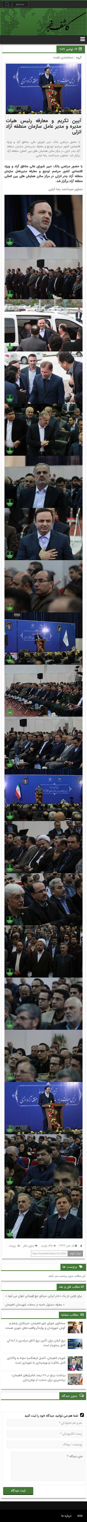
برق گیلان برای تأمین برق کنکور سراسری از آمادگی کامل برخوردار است (36, 1343)
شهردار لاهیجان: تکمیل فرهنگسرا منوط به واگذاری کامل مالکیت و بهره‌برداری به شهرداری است (36, 1360)
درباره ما (66, 1515)
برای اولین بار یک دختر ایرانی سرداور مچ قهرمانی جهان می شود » (44, 1296)
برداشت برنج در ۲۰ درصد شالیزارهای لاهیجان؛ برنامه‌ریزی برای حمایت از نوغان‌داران (38, 1377)
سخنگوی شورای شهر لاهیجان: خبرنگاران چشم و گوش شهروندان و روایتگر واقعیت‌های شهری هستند (35, 1325)
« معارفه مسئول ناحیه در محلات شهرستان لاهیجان (34, 1304)
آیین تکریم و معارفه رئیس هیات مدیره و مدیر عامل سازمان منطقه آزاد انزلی (43, 126)
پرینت (13, 1245)
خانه (80, 1515)
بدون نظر (28, 1245)
